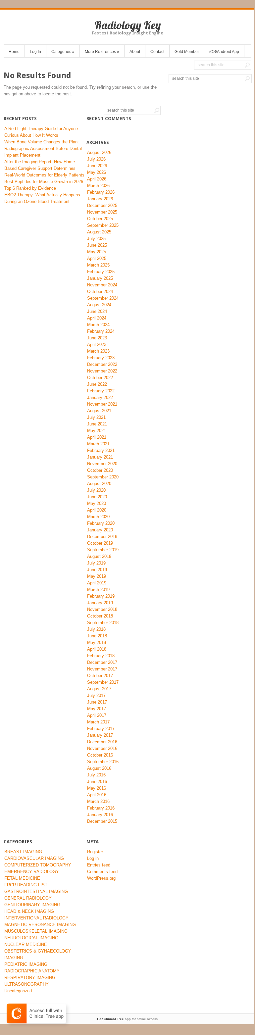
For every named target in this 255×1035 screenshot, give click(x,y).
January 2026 (100, 198)
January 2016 (100, 814)
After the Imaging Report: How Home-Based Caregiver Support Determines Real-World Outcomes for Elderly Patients (44, 168)
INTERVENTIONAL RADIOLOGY (36, 917)
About (134, 51)
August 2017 (99, 688)
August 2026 (99, 152)
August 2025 (99, 231)
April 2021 (96, 437)
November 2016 (102, 748)
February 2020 (101, 523)
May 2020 (96, 503)
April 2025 (96, 258)
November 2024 (102, 284)
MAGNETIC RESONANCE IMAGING (40, 924)
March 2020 (98, 516)
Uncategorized (18, 990)
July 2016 (96, 774)
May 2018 (96, 642)
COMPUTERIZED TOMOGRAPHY (37, 864)
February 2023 (101, 357)
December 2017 (102, 662)
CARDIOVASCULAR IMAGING (34, 858)
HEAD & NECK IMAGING (29, 911)
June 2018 (97, 635)
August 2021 (99, 410)
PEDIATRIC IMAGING (25, 964)
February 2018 (101, 655)
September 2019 (103, 549)
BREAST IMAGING (23, 851)
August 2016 (99, 768)
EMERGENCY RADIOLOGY (31, 871)
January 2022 (100, 397)
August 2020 (99, 483)
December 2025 (102, 205)
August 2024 (99, 304)
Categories (63, 51)
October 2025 (100, 218)
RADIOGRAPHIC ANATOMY (32, 970)
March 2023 (98, 351)
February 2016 (101, 808)
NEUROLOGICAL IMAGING (31, 937)
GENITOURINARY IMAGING (32, 904)
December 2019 (102, 536)
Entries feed (98, 864)
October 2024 (100, 291)
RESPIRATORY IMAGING (29, 977)
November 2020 (102, 463)
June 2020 (97, 496)
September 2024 (103, 298)
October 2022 (100, 377)
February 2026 (101, 192)
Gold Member (187, 51)
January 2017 (100, 735)
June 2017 (97, 702)
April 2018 (96, 649)
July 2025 (96, 238)
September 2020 (103, 476)
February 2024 (101, 331)
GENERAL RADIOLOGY (28, 898)
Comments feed (102, 871)
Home (14, 51)
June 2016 (97, 781)
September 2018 (103, 622)
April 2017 (96, 715)
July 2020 (96, 490)
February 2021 (101, 450)
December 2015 (102, 821)
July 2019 (96, 563)
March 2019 (98, 589)
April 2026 (96, 178)
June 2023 (97, 337)
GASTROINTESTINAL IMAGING (36, 891)
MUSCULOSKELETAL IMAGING (36, 931)
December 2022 (102, 364)
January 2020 (100, 529)
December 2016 (102, 741)
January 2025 (100, 278)
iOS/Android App (224, 51)
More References (102, 51)
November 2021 (102, 404)
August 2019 (99, 556)
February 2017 (101, 728)
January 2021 (100, 457)
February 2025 (101, 271)
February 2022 (101, 390)
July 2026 (96, 159)
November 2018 (102, 609)
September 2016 (103, 761)
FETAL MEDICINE (22, 878)
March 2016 (98, 801)
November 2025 (102, 212)
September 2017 (103, 682)
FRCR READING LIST (25, 884)
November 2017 (102, 668)
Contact (157, 51)
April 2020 (96, 510)
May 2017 (96, 708)
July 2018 (96, 629)
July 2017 (96, 695)
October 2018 (100, 616)
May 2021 (96, 430)
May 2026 (96, 172)
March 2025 (98, 265)
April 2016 (96, 794)
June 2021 (97, 423)
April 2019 (96, 582)
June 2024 (97, 311)
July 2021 (96, 417)
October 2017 (100, 675)
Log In (35, 51)
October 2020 (100, 470)
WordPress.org (101, 878)
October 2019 (100, 543)
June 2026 (97, 165)
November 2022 (102, 371)
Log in (93, 858)
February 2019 (101, 596)
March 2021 (98, 443)
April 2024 (96, 318)
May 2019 (96, 576)
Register (95, 851)
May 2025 (96, 251)
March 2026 (98, 185)
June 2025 (97, 245)
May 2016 (96, 788)
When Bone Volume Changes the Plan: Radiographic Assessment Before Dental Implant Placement (43, 148)
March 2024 (98, 324)
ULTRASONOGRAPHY (26, 984)
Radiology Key (127, 25)
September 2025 (103, 225)
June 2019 (97, 569)
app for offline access (127, 1019)
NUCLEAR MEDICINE (25, 944)
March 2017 (98, 721)
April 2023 (96, 344)
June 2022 (97, 384)
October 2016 (100, 755)
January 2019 (100, 602)
